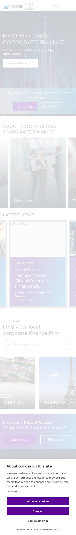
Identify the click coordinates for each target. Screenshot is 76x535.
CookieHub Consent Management (43, 529)
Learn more (14, 491)
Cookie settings (38, 520)
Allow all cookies (38, 501)
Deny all (38, 511)
